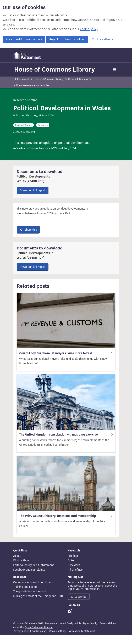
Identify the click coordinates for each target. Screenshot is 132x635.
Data (71, 560)
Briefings (73, 555)
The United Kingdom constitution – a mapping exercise (58, 434)
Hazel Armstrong (25, 131)
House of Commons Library (54, 69)
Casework (74, 565)
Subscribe (80, 596)
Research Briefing (78, 79)
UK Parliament (21, 79)
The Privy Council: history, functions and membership (57, 516)
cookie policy (89, 29)
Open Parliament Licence (39, 627)
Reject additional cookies (67, 39)
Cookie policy (39, 631)
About (17, 555)
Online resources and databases (32, 582)
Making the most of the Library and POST (38, 596)
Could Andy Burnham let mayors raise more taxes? (55, 353)
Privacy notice (21, 631)
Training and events (25, 586)
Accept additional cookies (24, 39)
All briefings (75, 569)
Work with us (21, 560)
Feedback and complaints (29, 569)
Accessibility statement (82, 631)
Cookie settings (102, 39)
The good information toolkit (30, 591)
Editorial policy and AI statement (33, 565)
